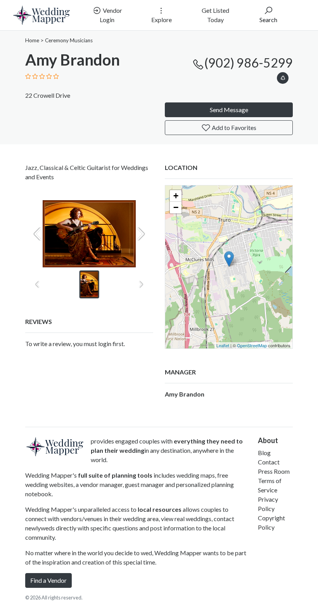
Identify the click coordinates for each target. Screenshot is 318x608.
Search (268, 19)
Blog (264, 452)
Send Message (229, 109)
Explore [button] (161, 19)
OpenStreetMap (252, 345)
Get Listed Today (215, 15)
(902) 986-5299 (248, 62)
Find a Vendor (48, 580)
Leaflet (222, 345)
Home (32, 40)
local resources (159, 509)
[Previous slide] (37, 234)
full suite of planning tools (115, 475)
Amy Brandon (184, 394)
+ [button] (175, 196)
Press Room (274, 471)
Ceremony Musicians (69, 40)
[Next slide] (141, 234)
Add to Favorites (233, 127)
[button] (283, 76)
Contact (269, 462)
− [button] (175, 207)
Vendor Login (111, 15)
